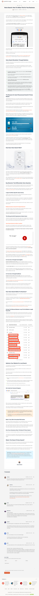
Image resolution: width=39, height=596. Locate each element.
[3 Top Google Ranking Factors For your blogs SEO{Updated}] (21, 583)
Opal (7, 543)
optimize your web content (10, 189)
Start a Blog (15, 1)
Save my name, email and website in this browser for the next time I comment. (14, 570)
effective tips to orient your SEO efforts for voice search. (19, 306)
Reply (33, 510)
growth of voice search (12, 135)
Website (27, 560)
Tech (29, 1)
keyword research (14, 414)
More (33, 1)
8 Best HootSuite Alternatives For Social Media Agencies (34, 583)
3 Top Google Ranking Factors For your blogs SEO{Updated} (25, 583)
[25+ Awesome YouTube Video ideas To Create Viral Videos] (3, 583)
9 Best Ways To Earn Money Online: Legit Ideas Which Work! (16, 583)
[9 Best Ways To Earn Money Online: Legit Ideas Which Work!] (12, 583)
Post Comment (7, 572)
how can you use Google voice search (18, 301)
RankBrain (23, 255)
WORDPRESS (24, 1)
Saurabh (8, 521)
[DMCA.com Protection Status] (31, 594)
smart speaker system (18, 178)
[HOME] (17, 5)
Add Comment (7, 563)
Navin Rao (29, 592)
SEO (19, 1)
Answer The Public (16, 412)
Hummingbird (28, 254)
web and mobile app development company (18, 453)
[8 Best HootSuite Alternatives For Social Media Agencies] (30, 583)
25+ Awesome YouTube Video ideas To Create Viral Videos (7, 583)
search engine (29, 246)
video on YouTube (22, 15)
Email (16, 560)
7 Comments (20, 9)
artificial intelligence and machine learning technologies (15, 280)
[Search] (36, 1)
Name (6, 560)
